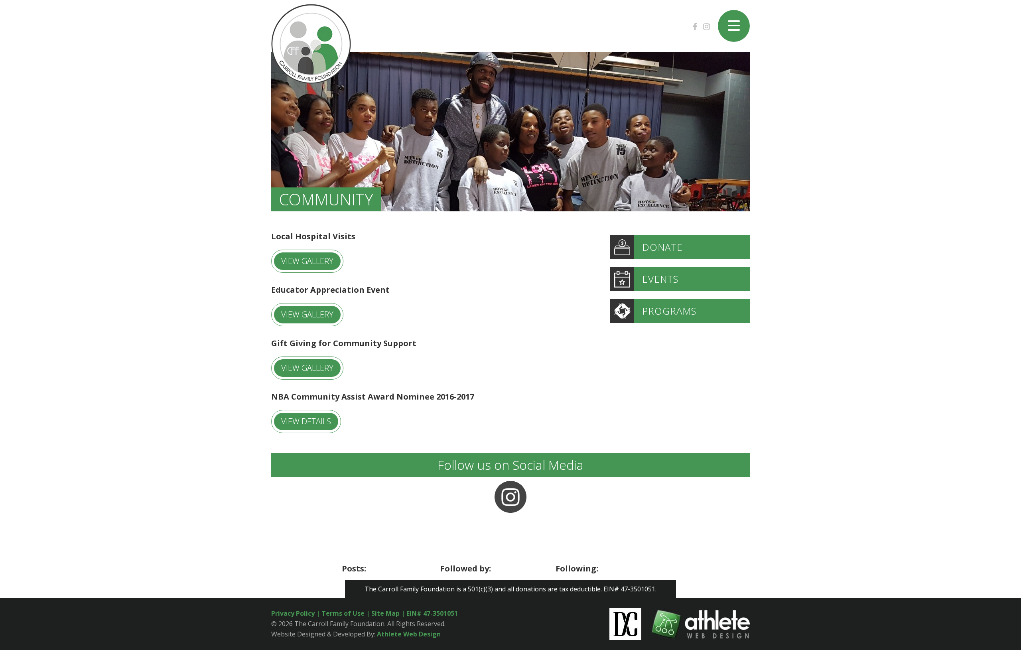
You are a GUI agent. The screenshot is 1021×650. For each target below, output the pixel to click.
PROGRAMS (669, 310)
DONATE (662, 247)
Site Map (386, 613)
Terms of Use (343, 613)
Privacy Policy (293, 613)
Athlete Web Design (409, 634)
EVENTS (660, 279)
